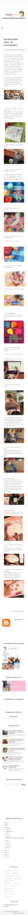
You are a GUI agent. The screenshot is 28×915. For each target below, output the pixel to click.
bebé (6, 886)
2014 (5, 857)
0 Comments (20, 50)
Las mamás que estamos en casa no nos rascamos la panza (16, 749)
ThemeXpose (21, 913)
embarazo (12, 886)
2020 (5, 822)
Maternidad (15, 873)
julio (7, 833)
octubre (8, 829)
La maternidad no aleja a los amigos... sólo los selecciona (16, 741)
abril (7, 840)
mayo (7, 836)
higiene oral (17, 883)
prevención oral (9, 891)
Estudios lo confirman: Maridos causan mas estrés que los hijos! (15, 758)
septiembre (9, 831)
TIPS (15, 870)
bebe (18, 875)
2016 (5, 852)
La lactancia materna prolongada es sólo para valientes (16, 732)
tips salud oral (17, 878)
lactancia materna (9, 875)
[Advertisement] (12, 800)
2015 (5, 855)
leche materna (8, 888)
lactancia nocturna (9, 881)
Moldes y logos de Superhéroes (14, 766)
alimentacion (8, 883)
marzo (7, 843)
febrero (7, 845)
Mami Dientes (16, 911)
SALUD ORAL (8, 870)
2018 (5, 827)
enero (7, 847)
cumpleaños (8, 896)
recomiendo (8, 878)
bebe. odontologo (9, 893)
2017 (5, 850)
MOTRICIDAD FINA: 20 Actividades (14, 838)
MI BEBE (7, 873)
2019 (5, 825)
